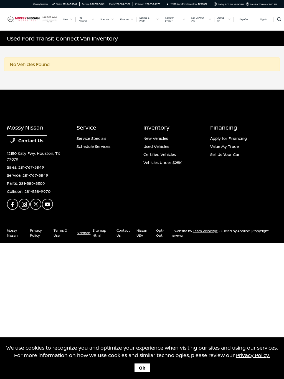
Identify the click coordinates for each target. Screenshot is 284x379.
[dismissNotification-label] (272, 317)
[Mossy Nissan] (32, 19)
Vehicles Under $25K (162, 162)
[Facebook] (12, 204)
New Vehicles (155, 138)
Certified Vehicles (159, 154)
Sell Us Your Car (225, 154)
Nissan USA (141, 233)
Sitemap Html (99, 233)
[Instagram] (24, 204)
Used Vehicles (156, 146)
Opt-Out (160, 233)
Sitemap (83, 233)
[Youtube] (47, 204)
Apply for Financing (228, 138)
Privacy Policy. (253, 355)
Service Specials (91, 138)
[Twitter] (35, 204)
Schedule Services (93, 146)
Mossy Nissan (12, 233)
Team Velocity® (205, 231)
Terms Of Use (61, 233)
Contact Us (30, 141)
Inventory (156, 127)
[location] (167, 4)
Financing (223, 127)
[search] (279, 19)
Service (86, 127)
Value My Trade (224, 146)
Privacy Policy (36, 233)
